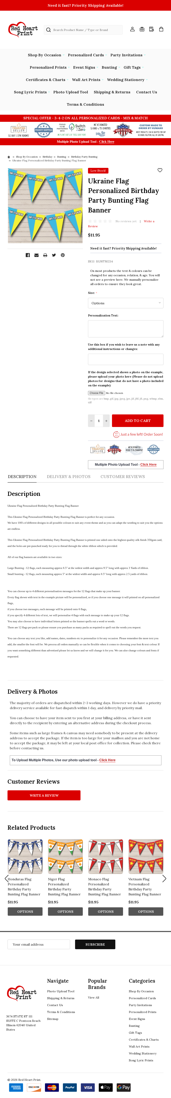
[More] (64, 54)
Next (164, 878)
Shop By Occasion (44, 55)
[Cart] (161, 29)
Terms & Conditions (85, 104)
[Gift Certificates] (142, 29)
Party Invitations (126, 55)
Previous (7, 878)
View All (93, 997)
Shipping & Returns (112, 92)
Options (25, 911)
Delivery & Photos (69, 476)
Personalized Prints (48, 67)
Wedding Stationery (126, 79)
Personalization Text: (103, 315)
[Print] (45, 255)
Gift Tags (132, 67)
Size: (92, 293)
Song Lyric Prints (30, 92)
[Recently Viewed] (151, 29)
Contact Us (146, 92)
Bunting (109, 67)
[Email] (36, 255)
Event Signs (84, 67)
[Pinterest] (63, 255)
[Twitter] (54, 255)
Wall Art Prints (86, 79)
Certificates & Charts (45, 79)
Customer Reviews (123, 476)
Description (22, 476)
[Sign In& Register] (132, 29)
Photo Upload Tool (70, 92)
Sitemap (52, 1019)
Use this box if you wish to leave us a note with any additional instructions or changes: (124, 347)
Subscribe (95, 944)
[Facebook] (27, 255)
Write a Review (44, 795)
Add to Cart (138, 420)
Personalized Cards (86, 55)
